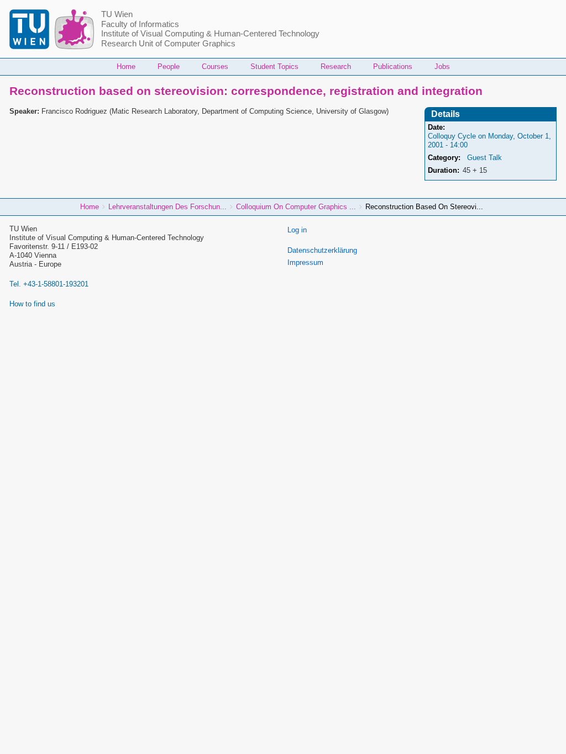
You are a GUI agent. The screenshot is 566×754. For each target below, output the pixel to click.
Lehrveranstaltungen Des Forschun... (167, 207)
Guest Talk (484, 157)
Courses (215, 66)
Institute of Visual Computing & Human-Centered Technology (210, 33)
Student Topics (274, 66)
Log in (297, 230)
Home (126, 66)
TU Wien (117, 14)
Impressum (305, 262)
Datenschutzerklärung (322, 250)
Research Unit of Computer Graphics (168, 43)
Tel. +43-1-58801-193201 (48, 284)
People (169, 66)
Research (336, 66)
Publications (392, 66)
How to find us (32, 304)
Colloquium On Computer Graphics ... (296, 207)
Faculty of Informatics (140, 24)
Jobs (442, 66)
